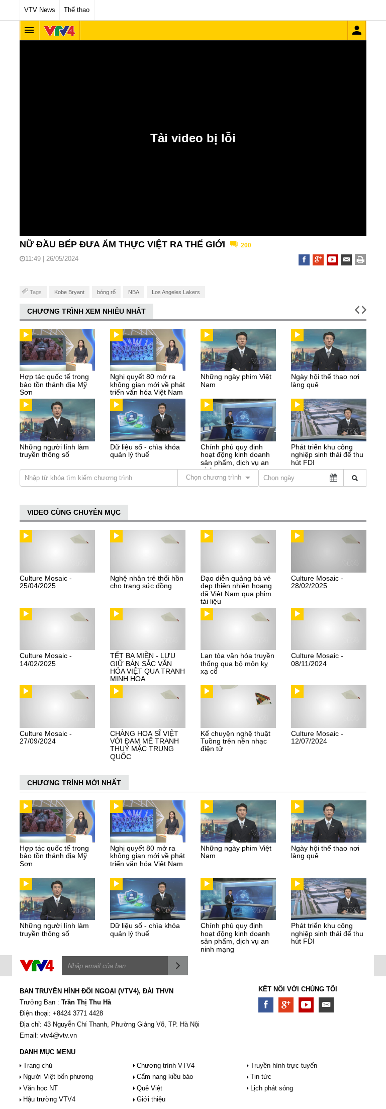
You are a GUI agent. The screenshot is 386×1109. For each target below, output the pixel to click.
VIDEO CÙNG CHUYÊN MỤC (74, 512)
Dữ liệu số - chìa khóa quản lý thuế (145, 450)
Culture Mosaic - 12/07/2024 (317, 737)
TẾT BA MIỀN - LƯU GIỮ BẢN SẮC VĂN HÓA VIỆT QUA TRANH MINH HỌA (147, 667)
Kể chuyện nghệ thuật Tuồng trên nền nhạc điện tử (235, 741)
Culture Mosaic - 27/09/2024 (46, 737)
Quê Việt (149, 1088)
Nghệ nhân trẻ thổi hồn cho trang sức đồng (146, 582)
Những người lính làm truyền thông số (54, 450)
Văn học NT (40, 1088)
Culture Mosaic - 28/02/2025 (317, 582)
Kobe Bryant (69, 292)
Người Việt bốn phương (58, 1076)
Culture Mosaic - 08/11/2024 (317, 659)
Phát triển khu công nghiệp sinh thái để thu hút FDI (327, 455)
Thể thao (76, 10)
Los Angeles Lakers (176, 292)
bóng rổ (106, 292)
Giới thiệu (151, 1099)
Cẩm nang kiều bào (165, 1076)
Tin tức (260, 1076)
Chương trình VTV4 (166, 1065)
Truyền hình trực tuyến (283, 1065)
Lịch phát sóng (271, 1088)
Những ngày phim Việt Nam (236, 380)
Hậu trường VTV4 (49, 1099)
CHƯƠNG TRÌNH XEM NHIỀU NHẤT (86, 311)
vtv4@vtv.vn (58, 1035)
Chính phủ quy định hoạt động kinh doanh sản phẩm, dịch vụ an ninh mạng (235, 458)
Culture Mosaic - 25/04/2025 (46, 582)
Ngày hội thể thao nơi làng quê (325, 380)
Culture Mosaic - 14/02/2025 (46, 659)
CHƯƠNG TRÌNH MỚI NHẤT (74, 783)
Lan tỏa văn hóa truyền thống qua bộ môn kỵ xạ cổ (237, 663)
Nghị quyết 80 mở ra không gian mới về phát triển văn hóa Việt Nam (147, 384)
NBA (133, 292)
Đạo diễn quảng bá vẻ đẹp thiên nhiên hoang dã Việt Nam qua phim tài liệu (236, 589)
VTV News (39, 10)
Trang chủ (37, 1065)
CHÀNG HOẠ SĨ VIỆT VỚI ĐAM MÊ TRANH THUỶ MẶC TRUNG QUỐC (144, 745)
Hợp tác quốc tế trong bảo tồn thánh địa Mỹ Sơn (54, 384)
